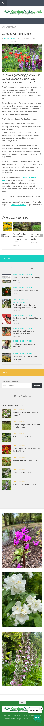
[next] (41, 235)
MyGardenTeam (9, 27)
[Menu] (41, 3)
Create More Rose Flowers (23, 472)
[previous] (2, 235)
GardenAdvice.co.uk (18, 205)
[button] (38, 719)
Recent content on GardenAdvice (25, 291)
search (37, 386)
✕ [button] (41, 708)
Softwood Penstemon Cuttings (24, 484)
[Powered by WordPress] (14, 718)
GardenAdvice (10, 38)
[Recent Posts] (12, 268)
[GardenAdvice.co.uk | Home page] (22, 12)
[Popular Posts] (32, 268)
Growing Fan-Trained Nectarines (25, 460)
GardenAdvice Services (22, 275)
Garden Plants (19, 410)
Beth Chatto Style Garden (22, 437)
